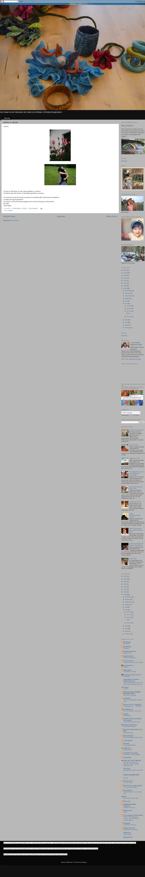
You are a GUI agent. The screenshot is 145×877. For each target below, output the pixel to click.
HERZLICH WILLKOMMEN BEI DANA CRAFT (132, 692)
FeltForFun (127, 748)
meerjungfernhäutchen (129, 745)
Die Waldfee (127, 646)
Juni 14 (129, 311)
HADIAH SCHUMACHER (131, 775)
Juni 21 (129, 308)
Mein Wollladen (128, 736)
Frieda (125, 812)
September (128, 296)
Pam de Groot (128, 781)
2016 (125, 273)
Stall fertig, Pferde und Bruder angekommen (136, 544)
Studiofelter (127, 757)
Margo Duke (127, 670)
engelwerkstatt (128, 656)
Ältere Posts (112, 216)
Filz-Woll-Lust (128, 709)
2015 (125, 275)
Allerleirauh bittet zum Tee (132, 675)
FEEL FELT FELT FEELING (132, 760)
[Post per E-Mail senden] (41, 208)
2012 (125, 283)
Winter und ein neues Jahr (130, 798)
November (128, 290)
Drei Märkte (126, 676)
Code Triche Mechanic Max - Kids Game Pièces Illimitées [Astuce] (133, 683)
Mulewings (127, 642)
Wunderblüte (126, 715)
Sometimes (126, 643)
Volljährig (126, 667)
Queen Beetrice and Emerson (131, 722)
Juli (126, 301)
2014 (125, 278)
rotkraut (126, 687)
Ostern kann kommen (129, 726)
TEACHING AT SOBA (129, 671)
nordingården (128, 740)
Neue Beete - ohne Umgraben (131, 754)
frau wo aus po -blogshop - (132, 704)
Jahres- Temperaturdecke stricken (134, 515)
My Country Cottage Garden (132, 785)
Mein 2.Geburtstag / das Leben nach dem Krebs (136, 530)
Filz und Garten (128, 661)
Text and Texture (128, 782)
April (126, 322)
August (127, 298)
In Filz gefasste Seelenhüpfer (133, 815)
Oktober (127, 293)
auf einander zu (128, 665)
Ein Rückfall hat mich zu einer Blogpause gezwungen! (136, 473)
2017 (125, 270)
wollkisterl (126, 698)
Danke (6, 126)
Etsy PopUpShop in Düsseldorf (132, 711)
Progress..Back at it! (129, 807)
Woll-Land (126, 801)
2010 (125, 288)
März (127, 325)
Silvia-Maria (136, 342)
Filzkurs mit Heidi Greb (136, 430)
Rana (125, 796)
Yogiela (125, 714)
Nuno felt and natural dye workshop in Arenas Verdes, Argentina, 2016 (131, 763)
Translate (136, 415)
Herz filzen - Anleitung (129, 695)
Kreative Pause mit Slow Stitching (133, 662)
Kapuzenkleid (127, 834)
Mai (126, 320)
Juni (126, 303)
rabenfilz (126, 743)
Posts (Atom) (15, 220)
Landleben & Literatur (130, 753)
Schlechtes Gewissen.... (130, 825)
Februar (127, 327)
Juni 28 (129, 306)
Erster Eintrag (133, 445)
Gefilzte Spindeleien (130, 725)
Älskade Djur (127, 810)
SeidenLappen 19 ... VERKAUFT (132, 706)
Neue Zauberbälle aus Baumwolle (132, 737)
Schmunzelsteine (128, 732)
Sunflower (126, 648)
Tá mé (125, 778)
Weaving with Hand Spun (130, 829)
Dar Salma (126, 768)
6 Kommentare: (33, 208)
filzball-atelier (127, 837)
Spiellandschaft (127, 749)
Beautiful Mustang (129, 651)
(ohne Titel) (133, 558)
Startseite (7, 118)
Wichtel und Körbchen (129, 657)
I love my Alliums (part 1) (130, 787)
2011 (125, 285)
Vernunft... (126, 689)
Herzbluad (126, 823)
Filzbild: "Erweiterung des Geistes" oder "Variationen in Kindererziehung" (131, 818)
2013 (125, 280)
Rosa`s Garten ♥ (127, 126)
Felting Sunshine (129, 828)
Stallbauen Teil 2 (134, 458)
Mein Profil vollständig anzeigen (131, 359)
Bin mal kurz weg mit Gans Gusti (135, 487)
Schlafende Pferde (135, 502)
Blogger (84, 862)
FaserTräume (127, 790)
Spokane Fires (127, 653)
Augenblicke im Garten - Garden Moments (131, 680)
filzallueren (127, 832)
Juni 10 (129, 316)
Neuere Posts (9, 216)
